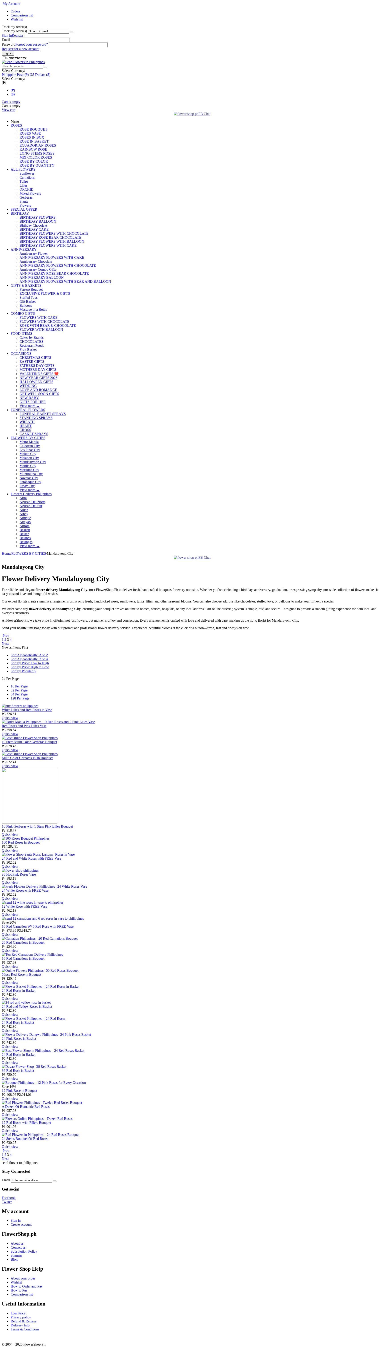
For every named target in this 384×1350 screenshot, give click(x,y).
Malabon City (29, 458)
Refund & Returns (23, 1321)
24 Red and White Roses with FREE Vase (31, 858)
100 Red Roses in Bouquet (21, 842)
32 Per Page (19, 690)
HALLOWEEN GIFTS (36, 382)
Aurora (25, 526)
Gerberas (26, 197)
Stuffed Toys (29, 297)
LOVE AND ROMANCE (38, 390)
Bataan (24, 534)
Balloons (26, 305)
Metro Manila (29, 442)
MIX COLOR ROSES (36, 157)
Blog (14, 1259)
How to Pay (19, 1290)
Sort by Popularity (23, 671)
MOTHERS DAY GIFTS (38, 369)
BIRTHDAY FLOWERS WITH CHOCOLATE (54, 233)
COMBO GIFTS (23, 313)
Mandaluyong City (33, 462)
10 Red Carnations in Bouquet (23, 958)
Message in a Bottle (33, 309)
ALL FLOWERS (23, 169)
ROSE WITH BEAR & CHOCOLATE (48, 325)
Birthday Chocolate (33, 225)
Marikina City (29, 470)
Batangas (26, 542)
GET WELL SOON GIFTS (39, 394)
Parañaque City (30, 482)
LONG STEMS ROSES (37, 153)
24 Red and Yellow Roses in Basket (27, 1006)
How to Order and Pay (27, 1286)
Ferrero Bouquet (31, 289)
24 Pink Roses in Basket (19, 1038)
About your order (23, 1278)
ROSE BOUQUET (33, 129)
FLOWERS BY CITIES (28, 438)
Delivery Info (20, 1325)
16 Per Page (19, 686)
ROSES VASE (30, 133)
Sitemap (16, 1255)
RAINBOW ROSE (33, 149)
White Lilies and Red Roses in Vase (27, 710)
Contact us (18, 1247)
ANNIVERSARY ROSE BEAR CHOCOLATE (54, 273)
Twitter (7, 1202)
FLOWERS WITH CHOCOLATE (44, 321)
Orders (15, 11)
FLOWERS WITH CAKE (39, 317)
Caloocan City (30, 446)
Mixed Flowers (30, 193)
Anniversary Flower (34, 253)
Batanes (25, 538)
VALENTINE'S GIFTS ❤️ (39, 374)
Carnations (27, 177)
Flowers (25, 205)
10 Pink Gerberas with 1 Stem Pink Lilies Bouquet (37, 826)
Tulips (24, 181)
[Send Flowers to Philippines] (23, 62)
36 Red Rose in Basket (18, 1070)
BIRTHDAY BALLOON (38, 221)
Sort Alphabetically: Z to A (29, 659)
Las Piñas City (30, 450)
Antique (25, 518)
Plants (24, 201)
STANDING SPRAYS (36, 418)
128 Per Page (20, 698)
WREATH (27, 422)
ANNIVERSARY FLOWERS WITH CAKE (52, 257)
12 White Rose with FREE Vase (24, 906)
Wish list (17, 19)
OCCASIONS (21, 353)
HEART (26, 426)
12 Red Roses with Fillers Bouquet (26, 1122)
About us (17, 1243)
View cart (8, 110)
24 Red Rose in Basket (18, 1022)
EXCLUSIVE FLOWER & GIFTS (45, 293)
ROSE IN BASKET (34, 141)
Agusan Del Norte (32, 502)
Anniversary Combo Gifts (38, 269)
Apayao (25, 522)
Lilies (23, 185)
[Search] (44, 67)
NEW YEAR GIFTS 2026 (38, 378)
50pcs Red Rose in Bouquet (21, 974)
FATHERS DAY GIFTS (37, 365)
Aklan (24, 510)
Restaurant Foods (32, 345)
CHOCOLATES (31, 341)
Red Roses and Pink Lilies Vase (24, 726)
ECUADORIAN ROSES (38, 145)
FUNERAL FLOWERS (28, 410)
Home (6, 553)
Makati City (28, 454)
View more (30, 406)
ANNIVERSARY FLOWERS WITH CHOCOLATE (58, 265)
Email (6, 40)
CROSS (25, 430)
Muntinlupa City (31, 474)
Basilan (25, 530)
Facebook (9, 1198)
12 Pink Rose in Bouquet (19, 1090)
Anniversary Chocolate (36, 261)
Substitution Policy (24, 1251)
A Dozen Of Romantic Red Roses (26, 1106)
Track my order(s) (14, 31)
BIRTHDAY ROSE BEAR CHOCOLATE (50, 237)
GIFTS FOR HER (33, 402)
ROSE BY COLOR (34, 161)
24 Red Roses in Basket (18, 990)
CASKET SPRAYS (34, 434)
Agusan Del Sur (31, 506)
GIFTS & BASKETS (26, 285)
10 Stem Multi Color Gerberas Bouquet (29, 742)
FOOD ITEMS (21, 333)
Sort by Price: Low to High (30, 663)
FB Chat (204, 114)
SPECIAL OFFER (24, 209)
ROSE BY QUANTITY (37, 165)
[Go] (71, 32)
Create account (21, 1224)
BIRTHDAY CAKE (34, 229)
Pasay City (27, 486)
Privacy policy (21, 1317)
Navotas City (29, 478)
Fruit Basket (28, 349)
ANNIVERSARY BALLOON (42, 277)
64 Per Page (19, 694)
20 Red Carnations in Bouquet (23, 942)
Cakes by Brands (32, 337)
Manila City (28, 466)
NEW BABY (29, 398)
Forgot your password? (31, 44)
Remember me (16, 58)
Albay (24, 514)
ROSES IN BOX (32, 137)
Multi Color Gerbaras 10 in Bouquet (27, 758)
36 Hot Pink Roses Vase (19, 874)
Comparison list (22, 15)
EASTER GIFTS (32, 361)
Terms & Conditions (25, 1329)
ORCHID (27, 189)
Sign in (7, 35)
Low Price (18, 1313)
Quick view (10, 718)
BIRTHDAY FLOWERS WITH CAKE (48, 245)
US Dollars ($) (40, 75)
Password (8, 44)
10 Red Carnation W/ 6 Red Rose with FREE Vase (38, 926)
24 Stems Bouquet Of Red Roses (25, 1138)
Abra (23, 498)
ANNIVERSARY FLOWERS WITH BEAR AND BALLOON (65, 281)
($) (13, 94)
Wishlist (16, 1282)
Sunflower (27, 173)
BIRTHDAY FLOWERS (38, 217)
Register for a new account (20, 49)
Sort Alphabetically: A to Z (29, 655)
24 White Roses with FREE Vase (25, 890)
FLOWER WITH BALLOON (41, 329)
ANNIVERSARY (24, 249)
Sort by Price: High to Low (30, 667)
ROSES (16, 125)
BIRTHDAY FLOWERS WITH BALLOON (52, 241)
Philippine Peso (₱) (15, 75)
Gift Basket (28, 301)
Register (17, 35)
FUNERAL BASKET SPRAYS (43, 414)
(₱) (13, 90)
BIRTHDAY (20, 213)
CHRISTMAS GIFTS (35, 357)
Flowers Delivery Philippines (31, 494)
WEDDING (28, 386)
